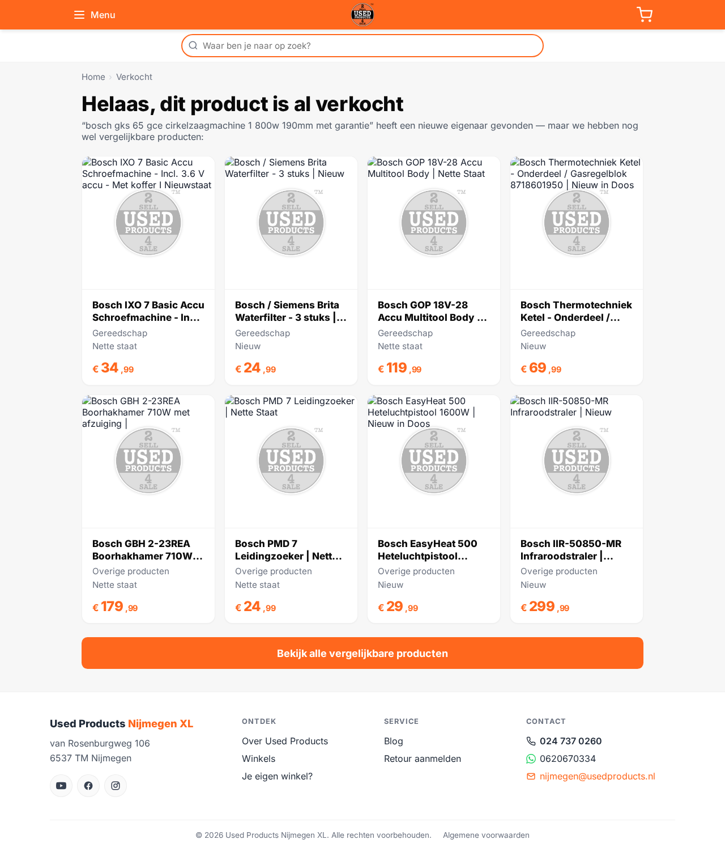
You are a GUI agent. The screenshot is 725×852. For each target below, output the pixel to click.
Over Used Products (285, 741)
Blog (393, 741)
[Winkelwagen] (644, 15)
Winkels (258, 758)
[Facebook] (88, 785)
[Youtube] (61, 785)
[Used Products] (362, 14)
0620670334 (568, 758)
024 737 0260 (571, 741)
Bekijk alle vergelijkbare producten (362, 653)
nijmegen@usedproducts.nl (597, 776)
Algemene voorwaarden (486, 835)
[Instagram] (115, 785)
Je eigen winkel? (277, 776)
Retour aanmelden (422, 758)
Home (93, 76)
